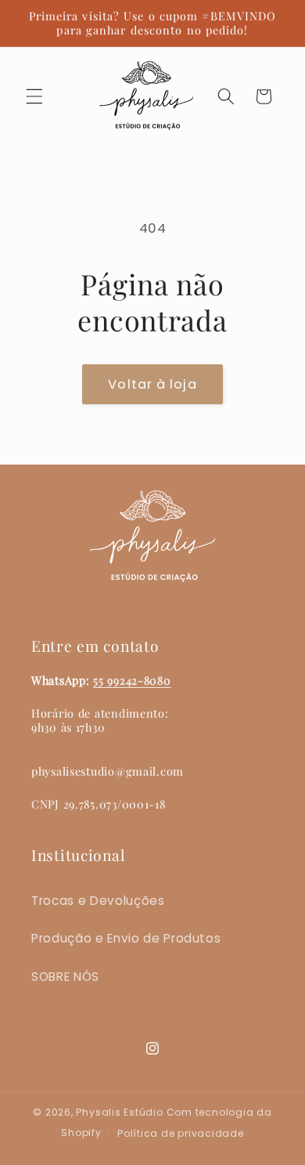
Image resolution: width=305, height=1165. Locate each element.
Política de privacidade (180, 1133)
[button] (34, 96)
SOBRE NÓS (65, 976)
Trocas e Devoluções (98, 900)
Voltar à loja (152, 384)
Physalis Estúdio (119, 1112)
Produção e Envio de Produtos (126, 938)
